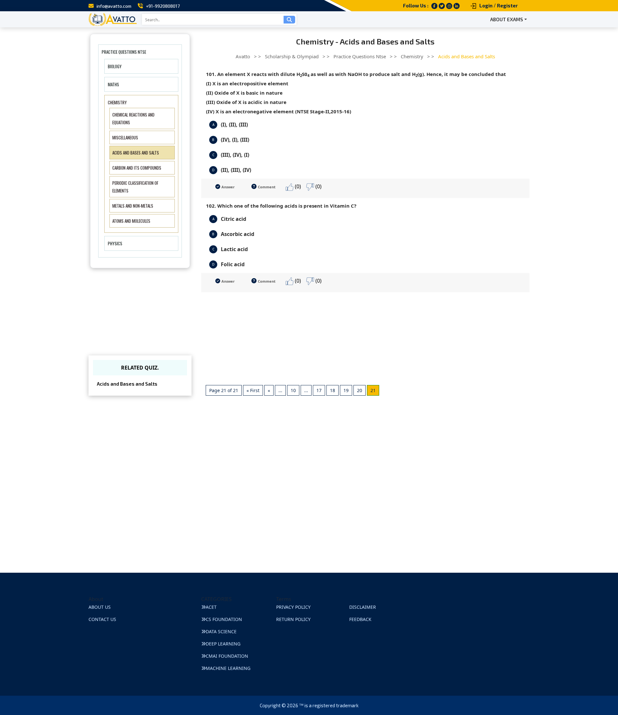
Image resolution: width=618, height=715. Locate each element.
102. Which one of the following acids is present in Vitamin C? (281, 205)
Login (485, 5)
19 (346, 390)
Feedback (360, 619)
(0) (297, 186)
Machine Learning (228, 668)
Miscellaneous (125, 137)
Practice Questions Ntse (124, 52)
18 (332, 390)
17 (319, 390)
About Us (100, 607)
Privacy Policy (293, 607)
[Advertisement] (365, 337)
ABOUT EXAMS (506, 19)
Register (507, 5)
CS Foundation (224, 619)
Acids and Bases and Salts (135, 152)
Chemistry (117, 102)
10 (293, 390)
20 (359, 390)
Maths (113, 84)
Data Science (221, 631)
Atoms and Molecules (131, 221)
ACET (211, 607)
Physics (115, 243)
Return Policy (293, 619)
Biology (115, 66)
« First (253, 390)
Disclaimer (362, 607)
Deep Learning (223, 644)
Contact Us (102, 619)
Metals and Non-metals (132, 205)
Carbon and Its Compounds (136, 168)
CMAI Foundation (227, 656)
